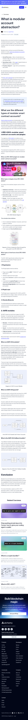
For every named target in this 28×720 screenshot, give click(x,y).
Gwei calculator (19, 656)
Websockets (4, 656)
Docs (17, 649)
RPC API (3, 647)
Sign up (17, 645)
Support (17, 651)
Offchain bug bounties (7, 690)
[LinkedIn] (6, 629)
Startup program (5, 688)
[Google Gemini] (15, 713)
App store (4, 681)
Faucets (18, 653)
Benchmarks (19, 660)
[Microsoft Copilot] (19, 713)
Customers (18, 677)
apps (16, 62)
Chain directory (19, 658)
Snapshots (18, 662)
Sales (3, 700)
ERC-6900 (11, 138)
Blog (3, 675)
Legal (17, 685)
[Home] (5, 7)
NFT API (3, 651)
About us (18, 672)
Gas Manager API (6, 664)
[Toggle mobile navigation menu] (25, 7)
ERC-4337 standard (7, 77)
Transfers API (5, 658)
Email (3, 704)
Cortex (3, 645)
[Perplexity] (17, 713)
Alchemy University (6, 672)
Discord (3, 707)
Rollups (3, 649)
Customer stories (6, 677)
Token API (4, 660)
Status (17, 647)
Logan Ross (11, 31)
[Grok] (23, 713)
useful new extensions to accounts (17, 52)
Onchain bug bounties (6, 692)
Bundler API (4, 662)
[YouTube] (9, 629)
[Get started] (14, 2)
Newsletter (4, 685)
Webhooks (4, 653)
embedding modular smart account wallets (14, 101)
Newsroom (18, 679)
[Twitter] (3, 629)
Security (18, 683)
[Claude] (21, 713)
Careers (18, 675)
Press (3, 702)
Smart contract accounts (6, 120)
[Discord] (12, 629)
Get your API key (14, 613)
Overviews (6, 14)
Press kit (18, 681)
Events (3, 683)
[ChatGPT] (12, 713)
